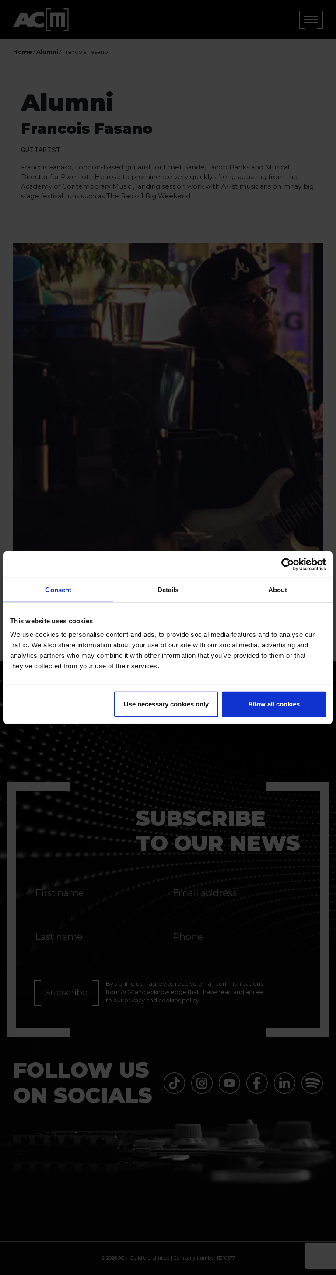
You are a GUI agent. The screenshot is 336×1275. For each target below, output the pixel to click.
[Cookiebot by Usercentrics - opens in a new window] (287, 564)
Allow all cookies (274, 704)
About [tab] (277, 589)
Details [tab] (168, 589)
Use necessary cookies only (166, 704)
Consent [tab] (58, 589)
